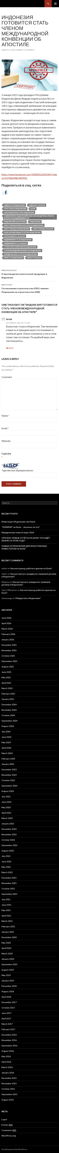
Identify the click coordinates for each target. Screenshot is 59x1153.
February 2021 (8, 926)
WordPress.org (9, 1135)
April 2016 (6, 1062)
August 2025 (8, 666)
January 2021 (8, 932)
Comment (7, 377)
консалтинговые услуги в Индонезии (22, 232)
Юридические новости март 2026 (18, 532)
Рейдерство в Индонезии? (28, 598)
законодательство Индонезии (19, 212)
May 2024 (6, 742)
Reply (11, 348)
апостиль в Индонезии (15, 209)
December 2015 (9, 1078)
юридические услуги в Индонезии (20, 254)
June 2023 (6, 802)
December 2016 (9, 1034)
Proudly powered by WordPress (14, 1149)
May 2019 (6, 975)
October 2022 (8, 840)
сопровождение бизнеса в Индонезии (22, 250)
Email (5, 428)
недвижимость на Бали (15, 243)
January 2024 (8, 764)
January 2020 (8, 959)
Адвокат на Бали (37, 205)
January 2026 (8, 639)
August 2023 (8, 791)
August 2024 (8, 726)
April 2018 (6, 997)
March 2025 (7, 688)
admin (20, 50)
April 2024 (6, 748)
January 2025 (8, 699)
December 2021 (9, 877)
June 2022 (6, 861)
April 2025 (6, 683)
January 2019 (8, 980)
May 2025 (6, 677)
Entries (7, 1125)
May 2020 (6, 942)
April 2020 (6, 948)
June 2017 (6, 1013)
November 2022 (9, 834)
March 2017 (7, 1024)
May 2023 (6, 807)
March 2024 (7, 753)
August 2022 (8, 850)
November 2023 (9, 775)
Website (6, 440)
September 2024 (9, 720)
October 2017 (8, 1007)
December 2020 (9, 937)
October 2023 (8, 780)
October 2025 (8, 655)
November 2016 (9, 1040)
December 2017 (9, 1002)
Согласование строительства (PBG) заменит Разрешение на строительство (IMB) (25, 288)
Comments (9, 1130)
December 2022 (9, 829)
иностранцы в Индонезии (16, 229)
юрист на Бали (34, 258)
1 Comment (29, 50)
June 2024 (6, 737)
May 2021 (6, 910)
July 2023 (6, 796)
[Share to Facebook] (5, 191)
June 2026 (6, 618)
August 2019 (8, 969)
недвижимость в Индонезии (17, 240)
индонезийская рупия (15, 222)
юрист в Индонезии (13, 258)
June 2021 (6, 905)
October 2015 (8, 1089)
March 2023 (7, 818)
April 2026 (6, 623)
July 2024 (6, 731)
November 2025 (9, 650)
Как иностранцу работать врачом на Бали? (31, 568)
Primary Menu (55, 3)
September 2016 (9, 1045)
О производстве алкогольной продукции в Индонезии (24, 274)
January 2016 (8, 1072)
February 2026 (8, 634)
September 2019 (9, 964)
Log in (4, 1119)
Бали (33, 209)
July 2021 (6, 899)
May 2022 (6, 867)
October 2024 (8, 715)
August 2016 (8, 1051)
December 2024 (9, 704)
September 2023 (9, 785)
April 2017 (6, 1018)
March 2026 (7, 628)
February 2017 (8, 1029)
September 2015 (9, 1094)
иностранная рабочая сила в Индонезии (23, 225)
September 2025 (9, 661)
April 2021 (6, 915)
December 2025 (9, 645)
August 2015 (8, 1099)
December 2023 (9, 769)
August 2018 (8, 991)
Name (5, 415)
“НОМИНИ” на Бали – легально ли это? (21, 527)
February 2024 (8, 758)
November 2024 (9, 710)
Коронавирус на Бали (14, 236)
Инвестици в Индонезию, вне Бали (18, 521)
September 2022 (9, 845)
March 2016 (7, 1067)
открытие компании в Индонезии (20, 247)
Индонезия (35, 222)
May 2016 (6, 1056)
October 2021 (8, 888)
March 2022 (7, 872)
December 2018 (9, 986)
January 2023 (8, 823)
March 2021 (7, 921)
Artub (9, 319)
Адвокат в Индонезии (14, 205)
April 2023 (6, 812)
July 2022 (6, 856)
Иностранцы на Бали (43, 229)
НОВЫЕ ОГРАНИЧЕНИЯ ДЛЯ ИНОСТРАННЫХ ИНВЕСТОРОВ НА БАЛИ (24, 547)
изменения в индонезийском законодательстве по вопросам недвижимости (29, 217)
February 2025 (8, 693)
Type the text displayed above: (17, 470)
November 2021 (9, 883)
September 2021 (9, 894)
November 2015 (9, 1083)
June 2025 (6, 672)
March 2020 (7, 953)
